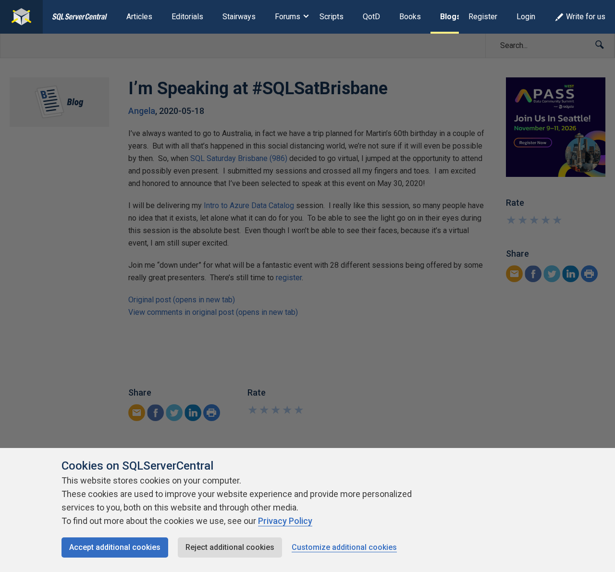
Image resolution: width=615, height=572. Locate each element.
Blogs (450, 16)
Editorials (187, 16)
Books (410, 16)
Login (526, 16)
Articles (139, 16)
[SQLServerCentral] (21, 17)
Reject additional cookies (229, 547)
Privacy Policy (285, 521)
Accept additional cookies (114, 547)
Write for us (585, 16)
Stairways (239, 16)
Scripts (332, 16)
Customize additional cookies (344, 547)
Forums (287, 16)
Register (482, 16)
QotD (371, 16)
